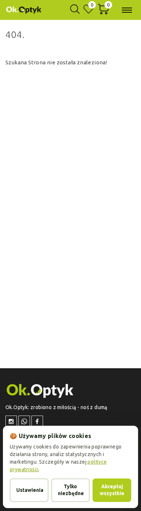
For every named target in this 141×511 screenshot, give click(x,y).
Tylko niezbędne (71, 490)
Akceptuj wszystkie (112, 490)
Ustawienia (29, 490)
